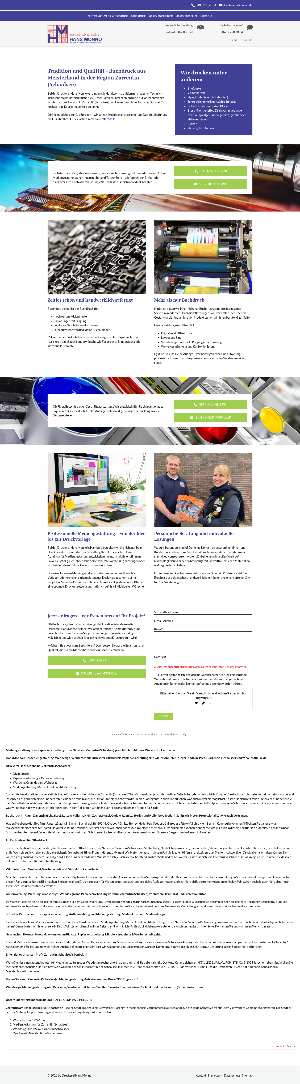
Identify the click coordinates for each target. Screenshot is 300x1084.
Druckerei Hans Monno (76, 1075)
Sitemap (247, 1075)
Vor (289, 1046)
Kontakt (201, 1075)
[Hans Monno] (75, 26)
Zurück (280, 1046)
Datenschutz (232, 1075)
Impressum (215, 1075)
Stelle (111, 119)
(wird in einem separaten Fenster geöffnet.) (202, 667)
